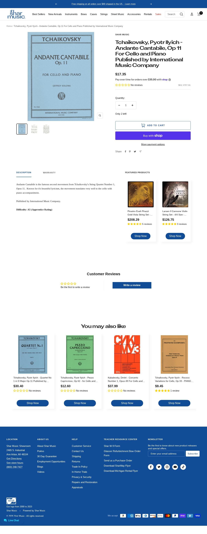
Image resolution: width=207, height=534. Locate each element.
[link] (38, 14)
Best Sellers (38, 14)
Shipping (76, 456)
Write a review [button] (131, 285)
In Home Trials (79, 471)
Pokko (40, 451)
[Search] (181, 14)
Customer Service (81, 446)
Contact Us (78, 451)
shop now (141, 236)
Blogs (40, 466)
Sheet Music (117, 14)
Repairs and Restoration (84, 482)
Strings (104, 14)
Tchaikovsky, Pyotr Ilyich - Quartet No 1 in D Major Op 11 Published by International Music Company (32, 379)
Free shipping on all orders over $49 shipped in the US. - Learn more (104, 4)
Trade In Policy (79, 466)
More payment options (153, 144)
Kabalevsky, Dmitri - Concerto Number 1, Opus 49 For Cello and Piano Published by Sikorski (125, 379)
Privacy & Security (82, 477)
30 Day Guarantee (47, 456)
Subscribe (193, 453)
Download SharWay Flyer (117, 465)
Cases (93, 14)
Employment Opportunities (51, 461)
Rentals (148, 14)
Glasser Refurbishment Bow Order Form (122, 453)
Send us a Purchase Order (118, 460)
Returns (76, 461)
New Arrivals (55, 14)
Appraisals (77, 487)
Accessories (134, 14)
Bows (84, 14)
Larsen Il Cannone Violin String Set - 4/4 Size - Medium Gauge (174, 213)
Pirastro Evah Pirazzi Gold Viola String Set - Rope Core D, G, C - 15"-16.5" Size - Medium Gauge (140, 213)
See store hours (14, 462)
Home (9, 26)
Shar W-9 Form (112, 446)
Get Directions (14, 458)
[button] (199, 14)
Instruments (71, 14)
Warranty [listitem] (49, 173)
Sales (158, 14)
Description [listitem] (23, 172)
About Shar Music (46, 446)
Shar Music (122, 34)
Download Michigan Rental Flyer (121, 470)
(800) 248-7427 (14, 467)
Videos (40, 471)
